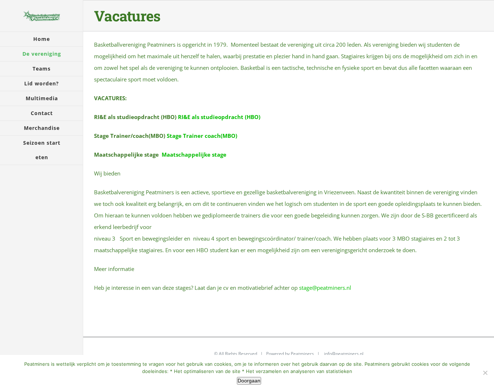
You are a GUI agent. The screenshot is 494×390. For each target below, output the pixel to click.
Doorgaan (249, 380)
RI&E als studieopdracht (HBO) (219, 116)
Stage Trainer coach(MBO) (202, 135)
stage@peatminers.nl (325, 287)
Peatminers (302, 354)
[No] (485, 372)
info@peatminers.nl (343, 354)
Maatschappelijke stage (194, 154)
